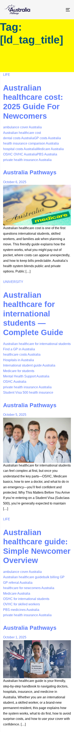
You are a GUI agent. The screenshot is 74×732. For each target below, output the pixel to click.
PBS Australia (47, 154)
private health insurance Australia (27, 160)
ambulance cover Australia (22, 127)
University (13, 282)
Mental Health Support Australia (26, 376)
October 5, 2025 (14, 414)
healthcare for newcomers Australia (28, 588)
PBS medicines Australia (21, 609)
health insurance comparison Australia (31, 143)
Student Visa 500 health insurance (28, 392)
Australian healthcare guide (23, 577)
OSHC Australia (14, 381)
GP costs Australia (47, 138)
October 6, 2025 (14, 182)
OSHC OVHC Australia (20, 154)
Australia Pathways (30, 172)
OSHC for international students (26, 599)
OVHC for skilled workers (21, 604)
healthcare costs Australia (21, 354)
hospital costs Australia (20, 149)
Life (6, 74)
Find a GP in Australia (19, 349)
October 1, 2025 (14, 637)
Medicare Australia (50, 149)
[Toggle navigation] (59, 9)
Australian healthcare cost (22, 132)
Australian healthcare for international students (37, 344)
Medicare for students (18, 371)
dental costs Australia (18, 138)
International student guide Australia (29, 365)
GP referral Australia (17, 582)
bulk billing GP (54, 577)
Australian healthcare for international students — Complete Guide (33, 314)
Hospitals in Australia (18, 360)
